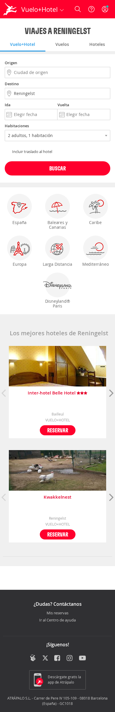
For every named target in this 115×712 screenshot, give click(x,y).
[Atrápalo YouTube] (82, 658)
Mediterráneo (95, 264)
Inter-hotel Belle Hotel (52, 393)
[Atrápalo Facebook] (57, 658)
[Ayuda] (91, 9)
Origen (11, 62)
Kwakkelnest (57, 497)
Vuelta (63, 104)
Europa (20, 264)
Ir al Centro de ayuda (57, 620)
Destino (12, 83)
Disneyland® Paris (57, 303)
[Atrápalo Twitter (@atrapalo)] (45, 658)
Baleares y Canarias (57, 225)
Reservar (57, 430)
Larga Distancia (57, 264)
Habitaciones (17, 125)
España (19, 222)
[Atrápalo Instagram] (70, 658)
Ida (8, 104)
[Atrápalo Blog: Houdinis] (32, 658)
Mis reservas (57, 613)
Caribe (95, 222)
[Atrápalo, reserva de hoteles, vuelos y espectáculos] (10, 9)
